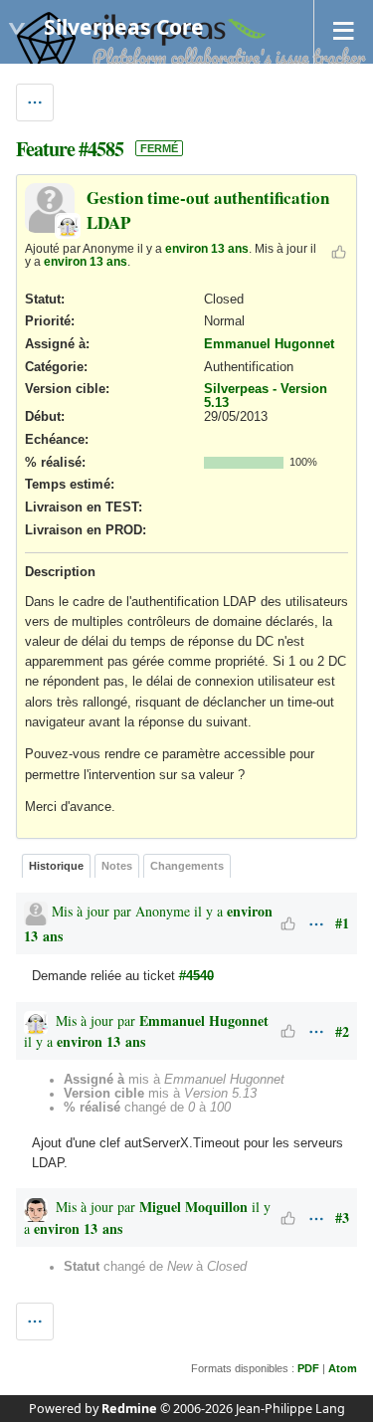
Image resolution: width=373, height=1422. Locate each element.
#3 (342, 1217)
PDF (308, 1368)
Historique (56, 866)
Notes (116, 866)
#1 (342, 923)
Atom (342, 1368)
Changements (187, 866)
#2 (342, 1031)
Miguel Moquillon (193, 1206)
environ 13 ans (207, 248)
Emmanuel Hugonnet (269, 344)
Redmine (129, 1408)
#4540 (196, 976)
